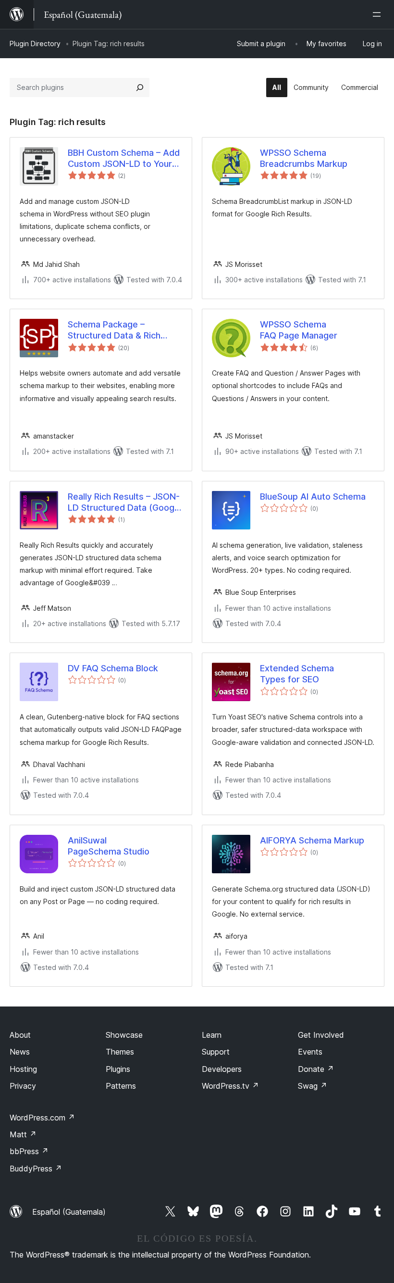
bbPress (29, 1151)
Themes (120, 1052)
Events (310, 1052)
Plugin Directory (35, 43)
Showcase (124, 1035)
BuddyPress (36, 1168)
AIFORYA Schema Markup (312, 840)
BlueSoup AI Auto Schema (313, 496)
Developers (222, 1069)
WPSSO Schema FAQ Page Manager (298, 329)
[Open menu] (378, 14)
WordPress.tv (230, 1086)
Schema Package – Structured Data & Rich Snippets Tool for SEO (114, 330)
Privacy (23, 1086)
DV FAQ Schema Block (113, 668)
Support (216, 1052)
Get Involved (321, 1035)
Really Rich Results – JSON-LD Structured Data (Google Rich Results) (125, 502)
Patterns (121, 1086)
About (20, 1035)
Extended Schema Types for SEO (297, 673)
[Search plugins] (139, 87)
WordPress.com (42, 1117)
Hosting (23, 1069)
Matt (23, 1134)
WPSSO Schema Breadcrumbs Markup (303, 158)
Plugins (118, 1069)
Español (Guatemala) (69, 1212)
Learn (212, 1035)
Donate (316, 1069)
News (20, 1052)
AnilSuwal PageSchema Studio (108, 845)
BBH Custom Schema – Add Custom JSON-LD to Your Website (124, 159)
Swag (312, 1086)
